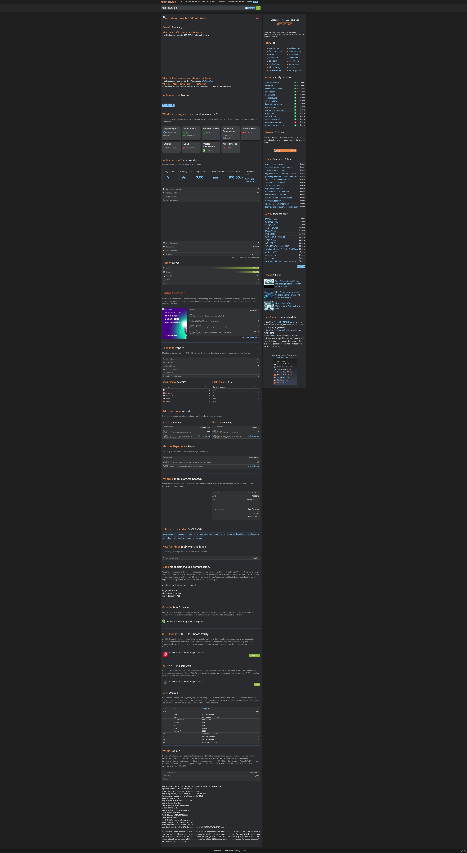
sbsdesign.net (271, 98)
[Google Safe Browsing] (163, 621)
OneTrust (209, 150)
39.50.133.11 (270, 234)
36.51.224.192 (270, 243)
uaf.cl (190, 534)
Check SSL (255, 655)
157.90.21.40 (270, 240)
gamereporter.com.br (274, 122)
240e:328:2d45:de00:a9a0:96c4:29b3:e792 (284, 261)
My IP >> (301, 266)
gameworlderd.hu (217, 534)
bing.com (273, 61)
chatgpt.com (274, 64)
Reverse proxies (211, 128)
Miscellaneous (230, 144)
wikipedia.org (274, 67)
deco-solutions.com (273, 104)
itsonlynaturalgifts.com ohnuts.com (281, 207)
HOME (181, 2)
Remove (273, 336)
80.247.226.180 (271, 222)
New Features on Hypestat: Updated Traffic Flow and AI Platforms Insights (287, 295)
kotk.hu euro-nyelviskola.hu (278, 179)
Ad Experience (176, 411)
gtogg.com (269, 113)
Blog (231, 851)
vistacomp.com (201, 534)
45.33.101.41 (270, 258)
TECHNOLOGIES (247, 2)
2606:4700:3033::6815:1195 (277, 246)
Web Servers (190, 128)
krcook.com (270, 92)
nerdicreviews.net (272, 119)
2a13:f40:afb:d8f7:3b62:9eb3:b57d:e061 (282, 249)
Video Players (249, 128)
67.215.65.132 (207, 81)
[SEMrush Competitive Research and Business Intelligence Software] (173, 293)
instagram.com (295, 51)
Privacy (237, 851)
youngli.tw (269, 86)
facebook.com (275, 51)
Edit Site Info (168, 105)
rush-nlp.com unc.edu (275, 195)
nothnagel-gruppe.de (182, 538)
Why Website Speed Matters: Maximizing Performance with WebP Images (288, 284)
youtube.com (294, 48)
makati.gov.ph (253, 534)
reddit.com (293, 58)
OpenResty (190, 135)
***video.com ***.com (275, 170)
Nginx (188, 132)
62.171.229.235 (271, 252)
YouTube (248, 132)
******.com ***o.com (275, 182)
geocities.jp (168, 534)
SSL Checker (185, 634)
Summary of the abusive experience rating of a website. (185, 451)
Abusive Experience (179, 446)
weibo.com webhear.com (277, 204)
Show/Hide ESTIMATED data (281, 322)
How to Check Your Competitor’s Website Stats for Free (289, 306)
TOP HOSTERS (211, 2)
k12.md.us (167, 538)
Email (186, 144)
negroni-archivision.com (275, 110)
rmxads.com (180, 534)
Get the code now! (285, 357)
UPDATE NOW (285, 24)
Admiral (228, 148)
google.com (274, 48)
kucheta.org (270, 95)
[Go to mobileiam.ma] (206, 18)
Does (186, 567)
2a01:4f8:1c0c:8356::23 (275, 237)
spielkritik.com (271, 116)
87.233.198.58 (270, 231)
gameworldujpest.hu (236, 534)
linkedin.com (294, 61)
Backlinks (173, 348)
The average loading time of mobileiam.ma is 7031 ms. (184, 552)
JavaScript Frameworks (229, 130)
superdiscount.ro (272, 83)
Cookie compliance (209, 145)
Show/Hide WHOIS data (279, 330)
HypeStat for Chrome (286, 150)
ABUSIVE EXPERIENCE (234, 2)
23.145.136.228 (271, 219)
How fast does (184, 546)
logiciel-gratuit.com (273, 89)
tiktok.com (273, 58)
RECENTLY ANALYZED (199, 2)
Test (258, 684)
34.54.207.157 (271, 255)
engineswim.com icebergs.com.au (280, 173)
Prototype (229, 135)
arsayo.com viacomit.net (277, 192)
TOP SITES (188, 2)
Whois (171, 751)
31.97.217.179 (270, 225)
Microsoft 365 (171, 148)
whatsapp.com (295, 70)
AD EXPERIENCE (221, 2)
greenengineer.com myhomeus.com (281, 176)
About (244, 851)
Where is (182, 479)
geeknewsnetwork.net (274, 125)
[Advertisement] (211, 57)
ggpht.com (198, 538)
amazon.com (294, 54)
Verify (176, 665)
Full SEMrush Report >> (251, 337)
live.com (292, 67)
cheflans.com (270, 107)
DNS (170, 692)
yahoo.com (294, 64)
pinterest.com (275, 70)
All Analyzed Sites (221, 851)
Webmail (168, 144)
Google (176, 607)
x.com (271, 54)
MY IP (255, 2)
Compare (251, 8)
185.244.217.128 (271, 228)
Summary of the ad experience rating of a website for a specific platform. (192, 416)
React (227, 138)
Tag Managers (171, 128)
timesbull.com (271, 101)
